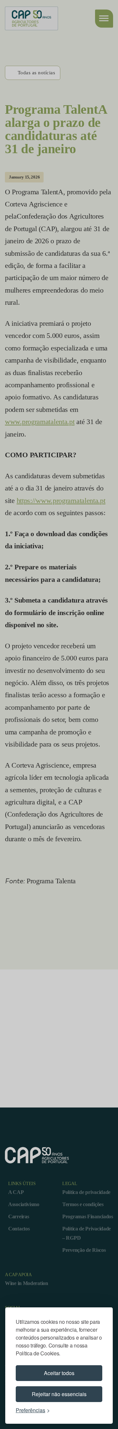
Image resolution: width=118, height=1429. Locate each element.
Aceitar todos (59, 1373)
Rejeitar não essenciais (59, 1394)
